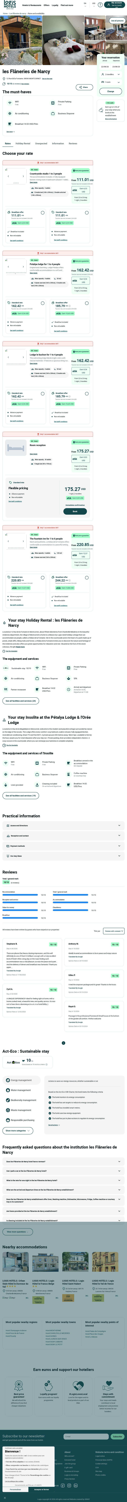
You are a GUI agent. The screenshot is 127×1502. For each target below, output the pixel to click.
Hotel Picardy (11, 1336)
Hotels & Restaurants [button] (31, 5)
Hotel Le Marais (91, 1337)
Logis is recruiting (71, 1475)
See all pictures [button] (117, 20)
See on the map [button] (47, 79)
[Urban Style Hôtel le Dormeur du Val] (15, 1261)
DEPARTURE (116, 61)
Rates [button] (8, 143)
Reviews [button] (73, 143)
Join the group (70, 1463)
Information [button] (58, 143)
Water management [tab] (21, 1090)
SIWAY (87, 1499)
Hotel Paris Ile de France (15, 1333)
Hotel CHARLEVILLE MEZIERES (58, 1333)
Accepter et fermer (41, 1489)
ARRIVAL (105, 61)
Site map (98, 1471)
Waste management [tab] (21, 1110)
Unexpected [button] (41, 143)
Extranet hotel (69, 1460)
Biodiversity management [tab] (23, 1100)
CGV (97, 1467)
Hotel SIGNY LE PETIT (54, 1344)
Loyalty (55, 5)
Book (75, 511)
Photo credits (100, 1475)
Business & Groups (71, 1471)
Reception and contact (20, 836)
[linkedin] (75, 1485)
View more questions (16, 1231)
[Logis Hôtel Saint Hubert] (75, 1261)
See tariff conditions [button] (16, 241)
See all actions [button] (53, 1125)
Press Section (69, 1479)
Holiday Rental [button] (23, 143)
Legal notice (100, 1456)
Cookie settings (101, 1463)
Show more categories (16, 1130)
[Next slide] (23, 176)
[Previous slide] (8, 176)
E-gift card (68, 1467)
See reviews (25, 84)
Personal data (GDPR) (103, 1460)
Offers (46, 5)
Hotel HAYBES (51, 1336)
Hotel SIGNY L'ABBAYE (54, 1341)
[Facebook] (63, 1485)
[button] (5, 1498)
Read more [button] (20, 647)
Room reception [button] (38, 445)
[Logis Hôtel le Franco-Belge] (45, 1261)
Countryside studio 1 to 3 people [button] (46, 173)
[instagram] (69, 1485)
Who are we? (69, 1456)
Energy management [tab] (21, 1080)
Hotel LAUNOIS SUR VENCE (56, 1339)
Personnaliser (15, 1489)
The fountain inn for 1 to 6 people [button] (46, 538)
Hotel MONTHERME (53, 1330)
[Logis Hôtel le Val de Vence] (105, 1261)
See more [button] (10, 132)
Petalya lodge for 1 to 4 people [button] (45, 264)
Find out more (67, 5)
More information (111, 119)
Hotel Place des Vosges (94, 1334)
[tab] (6, 272)
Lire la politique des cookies (14, 1481)
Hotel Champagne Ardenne (16, 1330)
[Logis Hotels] (10, 4)
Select (42, 212)
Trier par (97, 931)
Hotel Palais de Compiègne (95, 1331)
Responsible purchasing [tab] (22, 1120)
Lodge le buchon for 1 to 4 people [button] (46, 354)
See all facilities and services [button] (21, 701)
